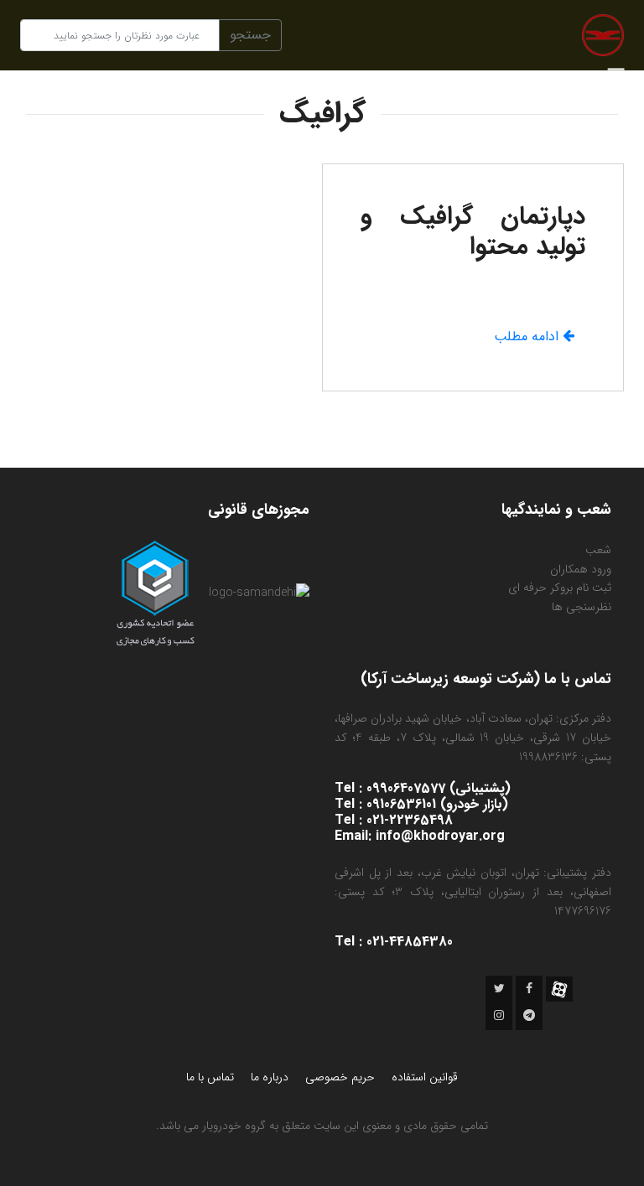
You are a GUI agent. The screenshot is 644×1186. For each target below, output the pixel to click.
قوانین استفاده (425, 1077)
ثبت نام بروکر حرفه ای (559, 587)
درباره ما (269, 1077)
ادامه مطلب (528, 336)
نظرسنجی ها (581, 607)
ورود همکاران (580, 569)
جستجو (250, 34)
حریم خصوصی (340, 1077)
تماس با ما (210, 1077)
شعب (598, 550)
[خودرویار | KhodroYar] (603, 34)
